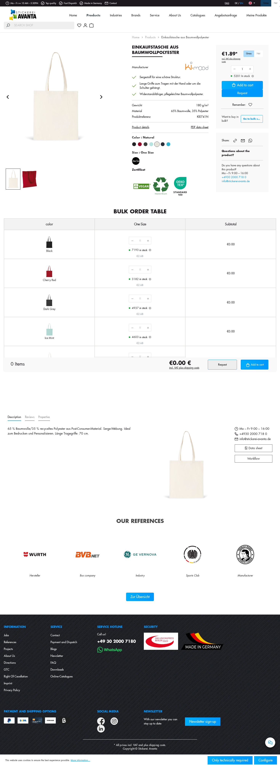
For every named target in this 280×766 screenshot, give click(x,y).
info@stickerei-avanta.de (236, 181)
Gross (266, 3)
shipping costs (157, 745)
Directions (10, 662)
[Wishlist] (79, 25)
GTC (6, 669)
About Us (9, 656)
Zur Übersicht (140, 597)
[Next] (101, 97)
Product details (140, 127)
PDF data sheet (199, 127)
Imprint (8, 683)
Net (275, 3)
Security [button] (151, 627)
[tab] (14, 417)
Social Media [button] (108, 711)
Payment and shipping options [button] (30, 711)
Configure (265, 760)
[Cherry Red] (140, 144)
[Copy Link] (235, 140)
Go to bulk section (253, 119)
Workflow (253, 458)
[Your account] (85, 25)
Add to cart (245, 85)
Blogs (53, 649)
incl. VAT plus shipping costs (231, 60)
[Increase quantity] (148, 240)
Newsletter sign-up (202, 721)
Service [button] (56, 627)
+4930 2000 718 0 (234, 177)
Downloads (57, 669)
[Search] (8, 25)
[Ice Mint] (151, 144)
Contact (113, 3)
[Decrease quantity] (132, 240)
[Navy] (163, 144)
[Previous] (7, 97)
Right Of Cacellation (16, 676)
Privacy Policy (12, 690)
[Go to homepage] (23, 15)
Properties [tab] (44, 417)
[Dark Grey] (145, 144)
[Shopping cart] (91, 25)
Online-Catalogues (61, 676)
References (10, 642)
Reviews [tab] (29, 417)
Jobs (6, 635)
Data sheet (255, 448)
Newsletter (56, 656)
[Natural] (157, 144)
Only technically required (230, 760)
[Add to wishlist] (250, 104)
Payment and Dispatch (63, 642)
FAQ (227, 3)
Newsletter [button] (153, 711)
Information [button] (15, 627)
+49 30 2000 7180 (116, 642)
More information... (80, 760)
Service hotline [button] (109, 627)
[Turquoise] (168, 144)
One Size (136, 161)
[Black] (134, 144)
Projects (8, 649)
